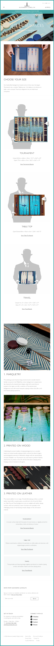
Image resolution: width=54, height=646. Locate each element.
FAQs (32, 12)
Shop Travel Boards (27, 309)
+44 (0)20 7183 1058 (11, 623)
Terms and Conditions (38, 636)
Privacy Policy (28, 638)
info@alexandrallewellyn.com (10, 624)
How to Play (28, 636)
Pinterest (35, 624)
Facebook (35, 622)
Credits (38, 640)
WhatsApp (35, 616)
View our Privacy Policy (16, 594)
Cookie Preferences (29, 640)
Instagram (35, 619)
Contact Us (36, 638)
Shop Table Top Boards (27, 235)
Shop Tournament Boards (27, 164)
